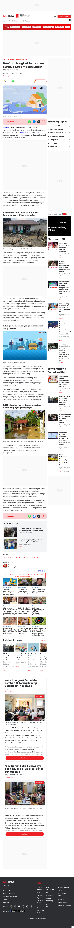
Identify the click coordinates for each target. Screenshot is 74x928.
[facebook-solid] (34, 121)
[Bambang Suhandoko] (5, 566)
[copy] (43, 121)
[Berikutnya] (47, 652)
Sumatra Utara (25, 132)
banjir (37, 132)
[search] (55, 16)
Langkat (6, 127)
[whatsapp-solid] (29, 121)
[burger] (70, 20)
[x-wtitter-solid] (38, 121)
